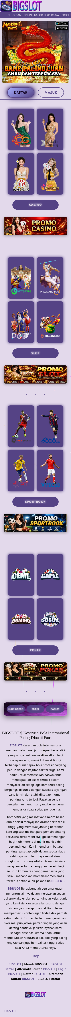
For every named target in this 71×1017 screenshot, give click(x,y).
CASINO (35, 205)
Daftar (20, 92)
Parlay (55, 709)
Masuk (51, 92)
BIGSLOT (15, 745)
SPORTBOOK (35, 502)
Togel (36, 709)
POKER (35, 650)
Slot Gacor (15, 709)
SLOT (35, 353)
